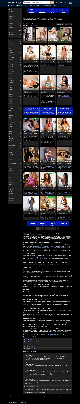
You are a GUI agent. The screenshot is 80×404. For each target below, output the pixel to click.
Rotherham (11, 154)
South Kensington (12, 163)
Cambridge (11, 64)
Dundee (10, 96)
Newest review (59, 24)
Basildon (11, 45)
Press (32, 401)
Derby (10, 91)
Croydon (10, 87)
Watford (10, 191)
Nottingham (11, 34)
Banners (28, 401)
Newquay (11, 136)
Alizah (58, 188)
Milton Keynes (12, 129)
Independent (30, 25)
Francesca (43, 212)
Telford (10, 180)
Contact (54, 5)
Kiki (41, 61)
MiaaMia (59, 163)
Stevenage (11, 168)
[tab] (47, 43)
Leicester (11, 27)
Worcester (11, 200)
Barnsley (11, 43)
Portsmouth (11, 147)
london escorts (58, 239)
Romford (11, 152)
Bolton (10, 55)
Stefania (59, 61)
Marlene (43, 91)
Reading (10, 150)
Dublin (10, 20)
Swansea (11, 175)
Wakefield (11, 184)
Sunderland (11, 173)
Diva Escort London (32, 249)
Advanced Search (59, 2)
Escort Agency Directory (41, 5)
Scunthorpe (11, 158)
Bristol (10, 18)
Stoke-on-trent (12, 172)
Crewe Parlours (29, 339)
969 (52, 228)
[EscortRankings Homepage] (15, 3)
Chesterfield (11, 80)
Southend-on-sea (12, 166)
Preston (10, 149)
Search (52, 2)
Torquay (10, 182)
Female (28, 23)
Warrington (11, 189)
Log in (66, 2)
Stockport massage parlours (32, 377)
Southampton (11, 165)
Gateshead (11, 103)
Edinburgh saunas (29, 362)
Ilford (10, 119)
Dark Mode (20, 5)
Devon (10, 92)
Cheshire (11, 76)
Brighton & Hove (12, 16)
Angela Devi (60, 133)
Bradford (11, 59)
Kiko (42, 163)
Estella (25, 91)
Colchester (11, 82)
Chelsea (10, 73)
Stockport (11, 170)
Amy (25, 188)
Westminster (11, 193)
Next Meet (28, 368)
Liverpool (11, 29)
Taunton (10, 179)
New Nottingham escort (31, 346)
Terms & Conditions (16, 401)
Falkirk (10, 101)
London (10, 30)
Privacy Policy (23, 401)
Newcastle (11, 131)
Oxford (10, 142)
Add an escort (26, 5)
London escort (55, 334)
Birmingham (11, 14)
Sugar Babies (49, 5)
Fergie (58, 212)
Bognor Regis (12, 54)
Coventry (11, 84)
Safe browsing (12, 5)
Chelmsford (11, 71)
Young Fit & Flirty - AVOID (31, 348)
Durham (10, 98)
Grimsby (10, 106)
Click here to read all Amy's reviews (30, 193)
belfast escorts (65, 239)
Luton (10, 128)
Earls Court (11, 99)
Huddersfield (11, 115)
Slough (10, 161)
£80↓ (66, 24)
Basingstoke (11, 47)
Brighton (10, 62)
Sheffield (11, 36)
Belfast (10, 13)
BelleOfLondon (29, 344)
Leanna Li (43, 133)
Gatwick (10, 105)
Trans (33, 23)
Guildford (11, 108)
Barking (10, 41)
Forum (31, 5)
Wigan (10, 195)
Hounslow (11, 113)
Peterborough (12, 145)
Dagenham (11, 89)
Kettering (11, 124)
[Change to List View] (71, 24)
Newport (10, 133)
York (10, 202)
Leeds (10, 25)
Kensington (11, 122)
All (24, 23)
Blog (34, 5)
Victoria (26, 163)
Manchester (11, 32)
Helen (25, 212)
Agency (36, 25)
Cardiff (10, 68)
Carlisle (10, 69)
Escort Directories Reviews (40, 401)
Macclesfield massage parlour (32, 341)
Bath (10, 48)
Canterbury (11, 66)
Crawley (10, 85)
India (25, 61)
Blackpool (11, 52)
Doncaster (11, 94)
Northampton (11, 138)
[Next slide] (71, 35)
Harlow (10, 110)
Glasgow (11, 23)
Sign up (70, 2)
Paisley (10, 143)
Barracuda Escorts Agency (54, 247)
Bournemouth (11, 57)
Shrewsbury (11, 159)
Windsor (10, 196)
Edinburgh (11, 21)
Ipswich (10, 121)
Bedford (10, 50)
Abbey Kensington (28, 133)
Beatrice (59, 91)
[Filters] (69, 24)
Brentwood (11, 61)
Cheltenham (11, 75)
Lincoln (10, 126)
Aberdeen (11, 11)
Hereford (11, 112)
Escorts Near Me (49, 401)
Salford (10, 156)
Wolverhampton (12, 198)
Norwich (10, 140)
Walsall (10, 186)
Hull (10, 117)
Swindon (10, 177)
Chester (10, 78)
